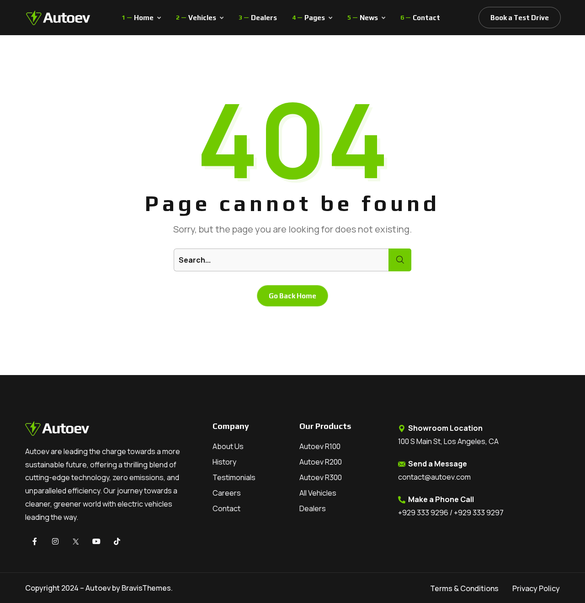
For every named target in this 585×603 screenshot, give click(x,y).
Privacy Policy (536, 588)
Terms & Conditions (464, 588)
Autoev (98, 588)
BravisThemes (146, 588)
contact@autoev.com (434, 477)
